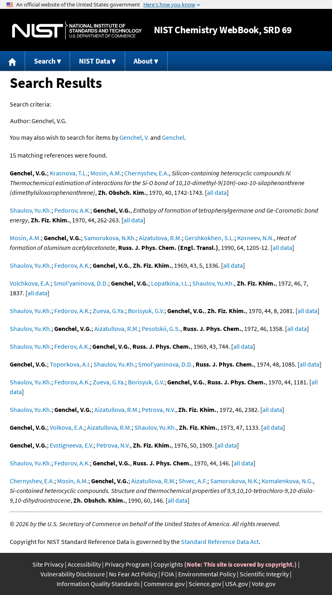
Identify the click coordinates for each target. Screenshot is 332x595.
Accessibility (84, 564)
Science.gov (205, 584)
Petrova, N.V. (158, 409)
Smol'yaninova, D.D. (80, 283)
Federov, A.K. (71, 346)
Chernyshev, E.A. (146, 173)
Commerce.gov (164, 584)
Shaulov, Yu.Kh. (30, 210)
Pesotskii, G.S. (161, 328)
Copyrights (168, 564)
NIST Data (94, 61)
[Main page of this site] (12, 61)
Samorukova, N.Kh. (110, 238)
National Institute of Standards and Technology (77, 30)
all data (217, 192)
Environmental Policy (207, 574)
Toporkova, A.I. (70, 364)
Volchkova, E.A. (30, 283)
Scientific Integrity (264, 574)
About (143, 61)
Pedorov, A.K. (72, 210)
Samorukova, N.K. (234, 481)
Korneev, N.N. (255, 238)
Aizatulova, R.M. (160, 238)
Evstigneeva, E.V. (72, 445)
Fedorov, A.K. (72, 265)
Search (44, 61)
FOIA (167, 574)
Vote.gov (263, 584)
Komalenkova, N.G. (287, 481)
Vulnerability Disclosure (72, 574)
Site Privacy (48, 564)
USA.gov (236, 584)
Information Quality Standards (98, 584)
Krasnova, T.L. (68, 173)
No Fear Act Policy (133, 574)
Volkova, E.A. (67, 427)
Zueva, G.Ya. (109, 311)
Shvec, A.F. (193, 481)
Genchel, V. (134, 137)
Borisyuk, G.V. (146, 311)
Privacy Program (127, 564)
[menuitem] (12, 61)
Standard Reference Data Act (220, 541)
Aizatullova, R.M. (116, 328)
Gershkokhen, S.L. (209, 238)
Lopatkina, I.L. (170, 283)
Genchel (173, 137)
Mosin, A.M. (105, 173)
